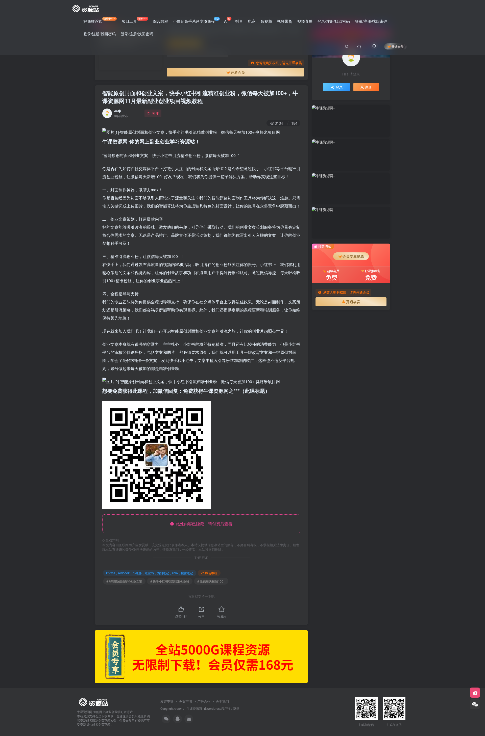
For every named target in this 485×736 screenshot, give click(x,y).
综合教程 (160, 21)
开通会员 (398, 46)
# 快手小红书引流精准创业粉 (169, 581)
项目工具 (134, 20)
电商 (252, 21)
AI (227, 20)
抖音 (239, 21)
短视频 (266, 21)
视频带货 (284, 21)
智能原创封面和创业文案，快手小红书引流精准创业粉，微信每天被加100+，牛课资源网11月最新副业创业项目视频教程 (200, 97)
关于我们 (222, 701)
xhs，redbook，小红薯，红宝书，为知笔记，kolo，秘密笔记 (151, 573)
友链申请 (167, 701)
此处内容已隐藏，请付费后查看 (203, 524)
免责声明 (185, 701)
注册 (368, 87)
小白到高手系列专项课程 (196, 20)
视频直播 (304, 21)
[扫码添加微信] (475, 704)
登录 (339, 87)
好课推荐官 (99, 20)
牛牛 (117, 111)
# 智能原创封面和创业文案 (124, 581)
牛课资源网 (194, 708)
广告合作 (203, 701)
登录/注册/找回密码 (334, 21)
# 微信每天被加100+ (211, 581)
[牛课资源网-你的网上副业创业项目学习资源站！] (86, 8)
